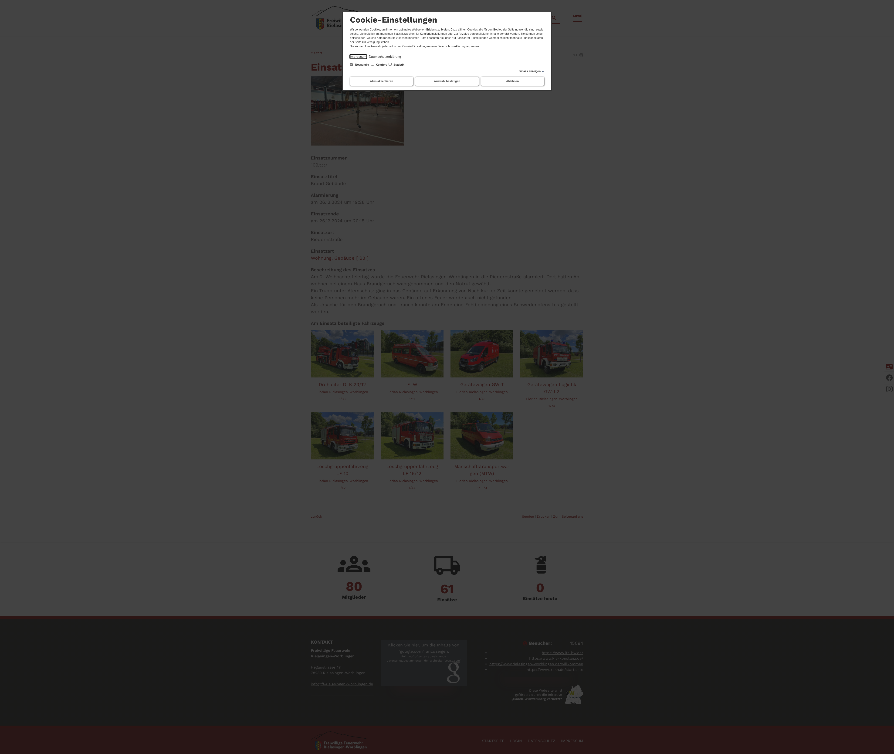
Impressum (358, 56)
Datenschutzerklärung (385, 56)
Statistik (398, 64)
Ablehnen (512, 81)
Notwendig (362, 64)
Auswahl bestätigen (447, 81)
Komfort (381, 64)
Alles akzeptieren (381, 81)
